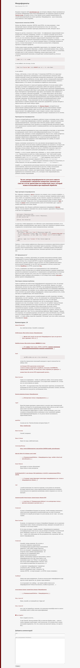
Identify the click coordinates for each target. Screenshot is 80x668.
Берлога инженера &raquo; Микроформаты (26, 394)
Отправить (18, 666)
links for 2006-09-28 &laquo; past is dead (25, 453)
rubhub (23, 202)
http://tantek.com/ (25, 425)
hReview (57, 207)
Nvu (40, 266)
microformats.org (34, 12)
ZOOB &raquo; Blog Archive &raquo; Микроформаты (28, 332)
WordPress (24, 266)
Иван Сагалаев (18, 6)
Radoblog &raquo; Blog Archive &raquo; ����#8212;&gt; (30, 343)
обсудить (58, 275)
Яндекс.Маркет (44, 106)
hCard (25, 318)
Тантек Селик (19, 15)
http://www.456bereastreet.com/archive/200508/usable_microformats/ (40, 448)
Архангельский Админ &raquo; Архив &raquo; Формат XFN (30, 497)
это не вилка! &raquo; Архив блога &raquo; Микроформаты (31, 589)
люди (32, 194)
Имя (16, 633)
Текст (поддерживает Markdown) (23, 637)
